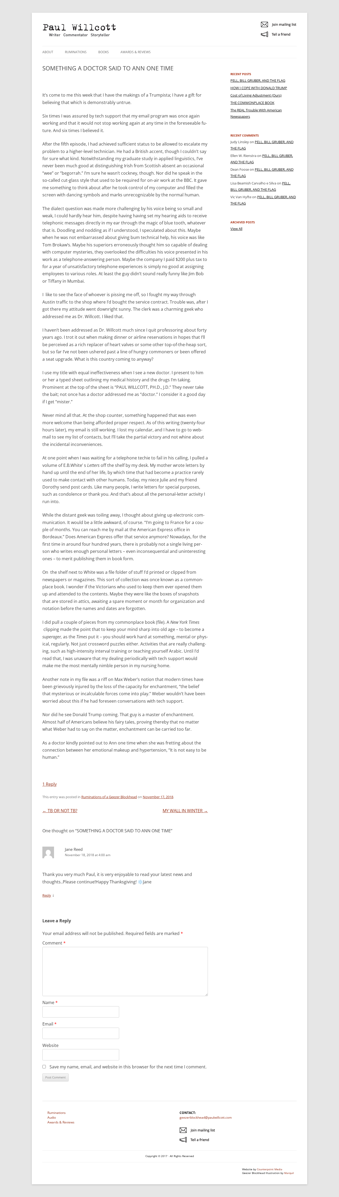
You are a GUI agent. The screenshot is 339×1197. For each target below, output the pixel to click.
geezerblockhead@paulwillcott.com (206, 1117)
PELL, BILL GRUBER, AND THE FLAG (257, 80)
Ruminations (76, 52)
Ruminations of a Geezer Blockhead (109, 796)
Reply (46, 895)
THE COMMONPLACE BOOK (252, 102)
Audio (51, 1117)
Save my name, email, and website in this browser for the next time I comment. (128, 1067)
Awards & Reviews (136, 52)
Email (49, 1024)
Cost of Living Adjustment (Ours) (256, 95)
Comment (54, 943)
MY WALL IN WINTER (185, 811)
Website (50, 1045)
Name (50, 1002)
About (47, 52)
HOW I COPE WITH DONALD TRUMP (258, 87)
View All (236, 228)
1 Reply (49, 784)
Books (103, 52)
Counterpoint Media (269, 1169)
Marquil (289, 1173)
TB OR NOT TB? (59, 811)
